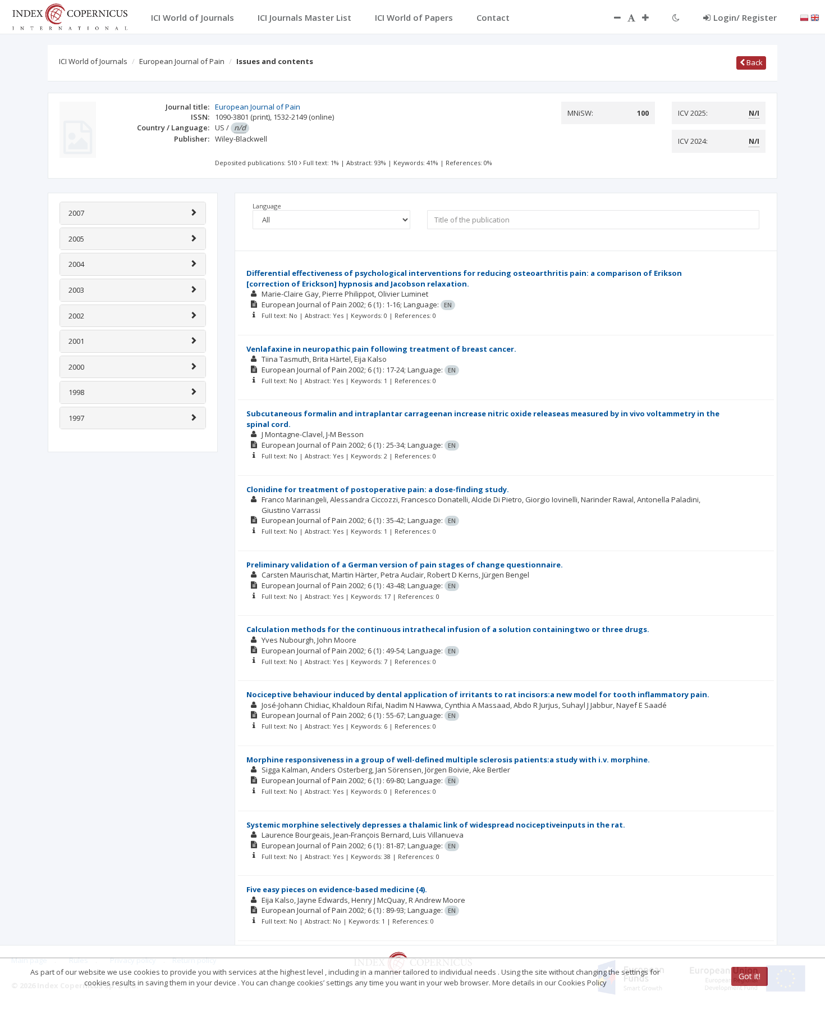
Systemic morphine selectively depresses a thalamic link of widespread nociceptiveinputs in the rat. (435, 825)
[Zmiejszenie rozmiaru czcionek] (611, 17)
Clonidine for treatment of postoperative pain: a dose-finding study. (377, 489)
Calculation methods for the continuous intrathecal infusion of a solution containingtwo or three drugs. (447, 629)
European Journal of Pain (181, 61)
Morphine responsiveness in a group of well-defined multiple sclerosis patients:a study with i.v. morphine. (448, 760)
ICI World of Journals (93, 61)
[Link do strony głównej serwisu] (69, 16)
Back (754, 62)
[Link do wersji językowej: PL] (804, 17)
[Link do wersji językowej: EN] (814, 17)
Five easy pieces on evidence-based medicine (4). (336, 889)
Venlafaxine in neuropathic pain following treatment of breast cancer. (381, 349)
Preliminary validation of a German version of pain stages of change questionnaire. (404, 565)
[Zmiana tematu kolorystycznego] (676, 17)
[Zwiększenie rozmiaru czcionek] (651, 17)
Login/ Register (745, 17)
